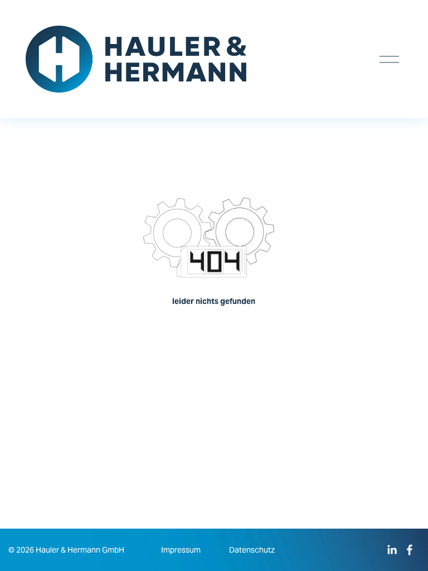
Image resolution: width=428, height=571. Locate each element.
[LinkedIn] (391, 549)
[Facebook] (409, 549)
